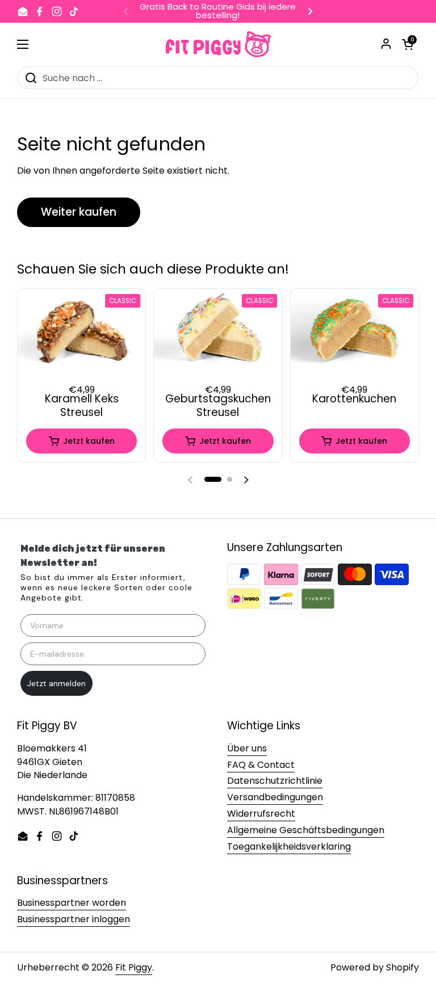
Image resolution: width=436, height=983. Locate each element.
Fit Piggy (133, 967)
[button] (212, 479)
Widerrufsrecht (261, 813)
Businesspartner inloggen (73, 919)
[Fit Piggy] (218, 44)
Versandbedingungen (275, 797)
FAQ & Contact (261, 764)
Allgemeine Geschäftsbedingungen (305, 830)
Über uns (247, 748)
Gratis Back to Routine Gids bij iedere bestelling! (218, 11)
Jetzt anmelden (56, 683)
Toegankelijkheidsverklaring (289, 846)
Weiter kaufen (78, 212)
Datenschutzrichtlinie (274, 780)
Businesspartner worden (71, 902)
